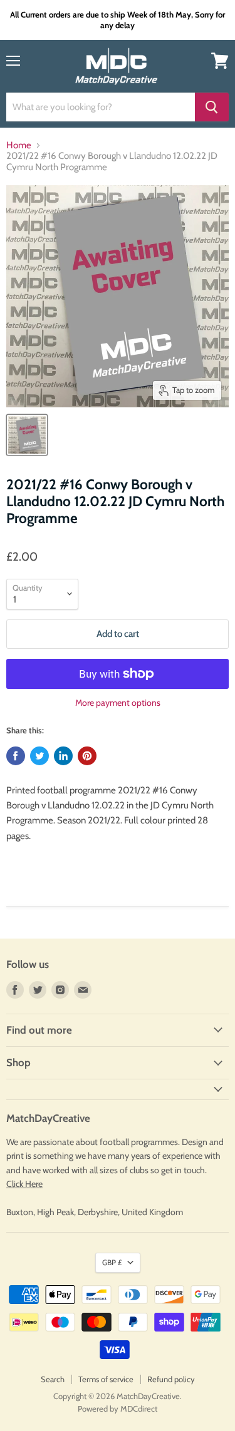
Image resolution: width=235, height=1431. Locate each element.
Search (53, 1379)
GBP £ (112, 1262)
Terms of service (105, 1379)
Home (18, 145)
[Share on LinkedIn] (63, 755)
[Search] (212, 107)
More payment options (117, 703)
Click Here (24, 1183)
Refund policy (171, 1379)
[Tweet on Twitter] (39, 755)
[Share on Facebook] (15, 755)
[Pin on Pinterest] (87, 755)
